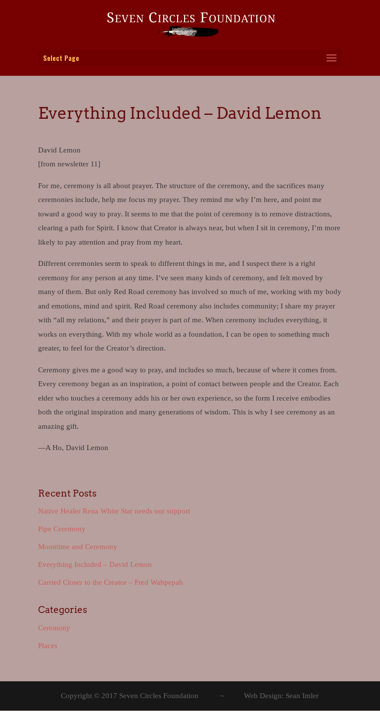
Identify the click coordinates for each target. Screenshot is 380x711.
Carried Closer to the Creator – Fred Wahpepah (110, 582)
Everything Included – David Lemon (95, 564)
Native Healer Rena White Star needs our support (114, 511)
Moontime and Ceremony (77, 547)
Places (47, 646)
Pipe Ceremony (62, 529)
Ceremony (54, 628)
